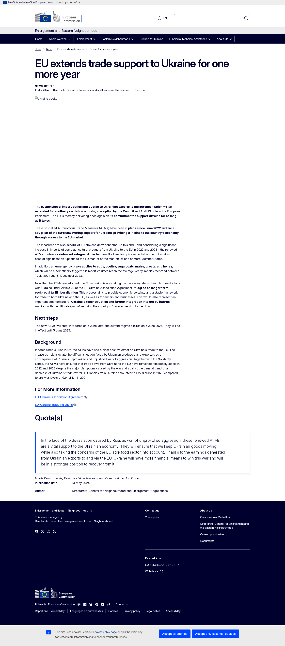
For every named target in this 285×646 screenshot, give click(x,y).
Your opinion (152, 517)
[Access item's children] (71, 39)
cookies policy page (105, 632)
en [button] (165, 18)
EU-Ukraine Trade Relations (54, 404)
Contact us (122, 604)
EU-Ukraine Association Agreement (59, 397)
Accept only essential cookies (215, 633)
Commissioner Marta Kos (215, 517)
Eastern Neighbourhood (116, 39)
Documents (207, 541)
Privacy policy (132, 611)
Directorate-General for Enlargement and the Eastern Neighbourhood (224, 525)
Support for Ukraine (151, 39)
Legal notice (153, 611)
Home (38, 39)
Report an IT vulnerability (50, 611)
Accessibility (173, 611)
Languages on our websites (86, 611)
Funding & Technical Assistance (188, 39)
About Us (222, 39)
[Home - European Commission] (61, 16)
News (49, 49)
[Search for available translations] (85, 397)
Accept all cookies (174, 633)
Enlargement (84, 39)
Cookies (113, 611)
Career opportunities (212, 534)
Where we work (57, 39)
